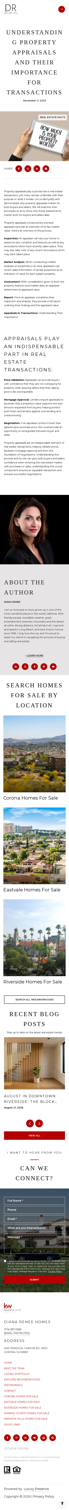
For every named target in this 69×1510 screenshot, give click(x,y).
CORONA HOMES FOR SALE (21, 1396)
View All (35, 1135)
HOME (8, 1362)
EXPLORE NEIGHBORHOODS (22, 1379)
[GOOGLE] (52, 1437)
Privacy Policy (55, 1271)
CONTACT (10, 1391)
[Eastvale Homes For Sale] (34, 845)
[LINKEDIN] (15, 666)
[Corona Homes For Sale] (34, 753)
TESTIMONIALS (13, 1385)
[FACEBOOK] (34, 666)
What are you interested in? (27, 1228)
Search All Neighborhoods (34, 999)
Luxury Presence (36, 1489)
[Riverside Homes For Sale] (34, 937)
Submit (34, 1279)
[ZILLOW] (43, 1437)
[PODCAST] (44, 666)
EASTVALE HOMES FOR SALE (22, 1402)
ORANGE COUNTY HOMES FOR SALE (26, 1413)
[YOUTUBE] (53, 666)
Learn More (35, 655)
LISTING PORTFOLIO (16, 1374)
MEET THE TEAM (14, 1368)
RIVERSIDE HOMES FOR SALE (22, 1407)
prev (30, 1123)
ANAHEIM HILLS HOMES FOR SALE (26, 1418)
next (39, 1123)
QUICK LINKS (12, 1424)
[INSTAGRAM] (25, 666)
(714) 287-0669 (12, 1329)
